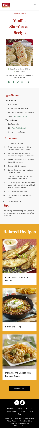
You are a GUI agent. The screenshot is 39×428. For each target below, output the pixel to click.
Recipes (29, 408)
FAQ (31, 411)
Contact (23, 411)
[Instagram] (16, 402)
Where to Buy (11, 411)
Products (10, 408)
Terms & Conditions (26, 421)
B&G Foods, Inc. (19, 426)
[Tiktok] (22, 402)
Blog (19, 414)
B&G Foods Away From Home (19, 423)
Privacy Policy (11, 421)
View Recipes (19, 388)
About (20, 408)
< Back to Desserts (20, 13)
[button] (34, 5)
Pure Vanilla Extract (20, 116)
